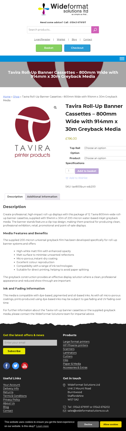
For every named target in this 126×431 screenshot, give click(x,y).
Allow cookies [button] (110, 424)
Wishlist (61, 39)
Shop (16, 96)
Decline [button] (88, 424)
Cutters (67, 356)
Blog (74, 39)
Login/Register (42, 39)
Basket (48, 47)
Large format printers (76, 341)
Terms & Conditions (15, 395)
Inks (65, 360)
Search (95, 29)
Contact (87, 39)
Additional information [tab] (42, 196)
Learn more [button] (42, 426)
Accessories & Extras (75, 367)
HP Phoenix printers (75, 345)
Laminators (70, 352)
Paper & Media (72, 363)
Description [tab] (15, 196)
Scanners (68, 349)
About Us (9, 403)
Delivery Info (11, 388)
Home (7, 96)
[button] (55, 107)
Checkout (77, 47)
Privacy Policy (11, 399)
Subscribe (14, 351)
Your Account (11, 384)
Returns (8, 392)
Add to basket (86, 171)
